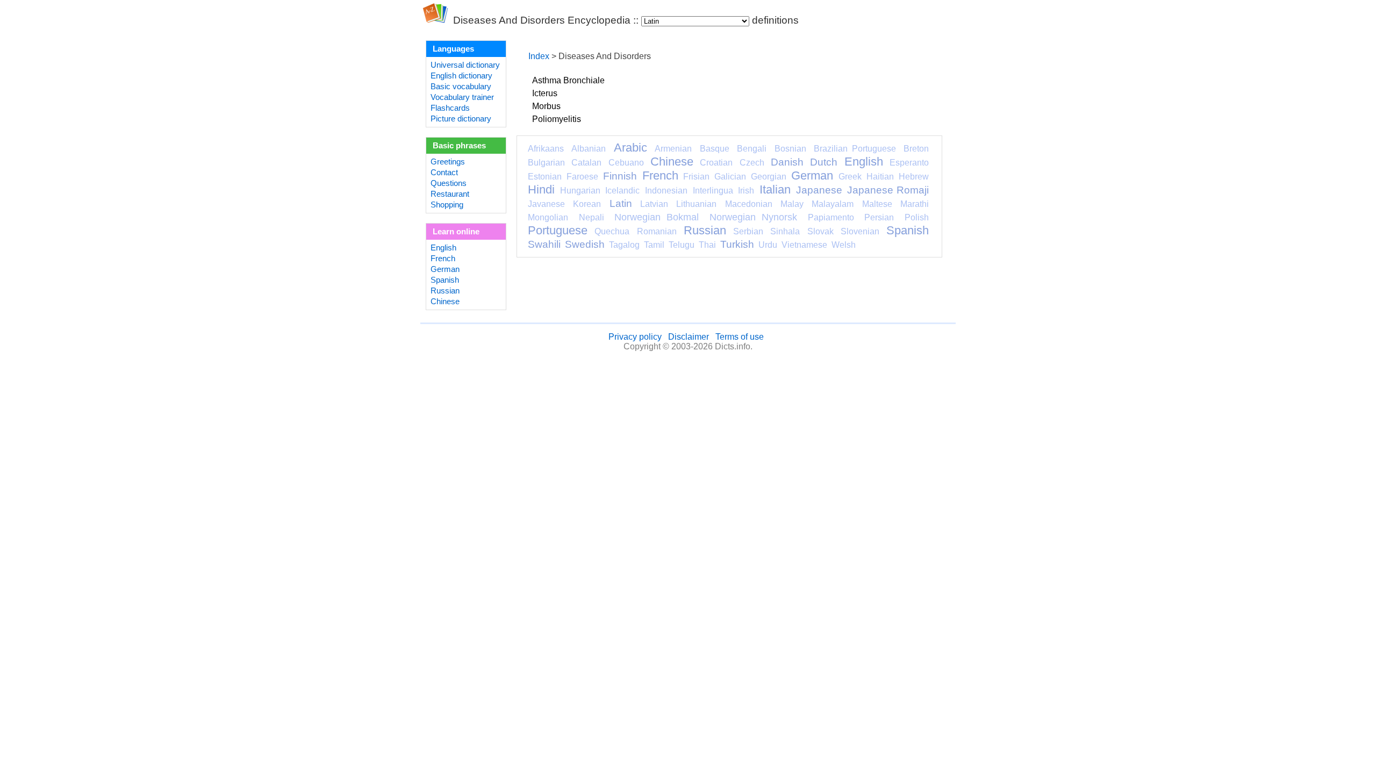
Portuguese (557, 230)
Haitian (880, 176)
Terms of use (739, 336)
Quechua (611, 231)
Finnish (620, 176)
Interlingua (713, 190)
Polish (917, 217)
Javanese (546, 204)
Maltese (877, 204)
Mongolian (548, 217)
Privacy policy (635, 336)
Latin (621, 203)
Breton (916, 148)
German (445, 269)
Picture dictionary (461, 118)
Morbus (546, 106)
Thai (707, 244)
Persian (879, 217)
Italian (775, 189)
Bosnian (790, 148)
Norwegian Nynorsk (753, 217)
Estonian (545, 176)
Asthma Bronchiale (568, 80)
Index (538, 56)
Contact (444, 172)
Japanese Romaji (888, 190)
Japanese (819, 190)
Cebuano (626, 162)
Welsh (844, 244)
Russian (445, 290)
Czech (752, 162)
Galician (730, 176)
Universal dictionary (465, 65)
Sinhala (785, 231)
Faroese (582, 176)
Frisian (696, 176)
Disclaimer (688, 336)
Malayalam (833, 204)
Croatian (716, 162)
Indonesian (666, 190)
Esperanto (909, 162)
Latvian (654, 204)
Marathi (914, 204)
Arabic (630, 147)
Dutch (823, 162)
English (443, 247)
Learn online (456, 231)
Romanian (657, 231)
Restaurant (450, 194)
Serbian (748, 231)
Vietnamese (804, 244)
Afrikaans (546, 148)
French (443, 258)
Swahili (544, 244)
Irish (746, 190)
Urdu (767, 244)
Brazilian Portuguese (854, 148)
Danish (787, 162)
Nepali (591, 217)
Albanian (588, 148)
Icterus (544, 93)
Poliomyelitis (556, 119)
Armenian (673, 148)
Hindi (541, 189)
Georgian (768, 176)
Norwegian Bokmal (656, 217)
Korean (587, 204)
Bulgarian (546, 162)
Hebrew (914, 176)
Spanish (445, 280)
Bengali (751, 148)
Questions (449, 183)
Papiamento (831, 217)
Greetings (448, 161)
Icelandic (622, 190)
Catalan (586, 162)
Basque (714, 148)
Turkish (737, 244)
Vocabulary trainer (462, 97)
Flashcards (450, 108)
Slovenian (860, 231)
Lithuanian (696, 204)
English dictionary (461, 75)
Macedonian (748, 204)
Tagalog (624, 244)
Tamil (654, 244)
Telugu (681, 244)
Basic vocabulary (461, 86)
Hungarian (580, 190)
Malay (792, 204)
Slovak (820, 231)
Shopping (447, 204)
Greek (850, 176)
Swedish (585, 244)
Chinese (445, 301)
